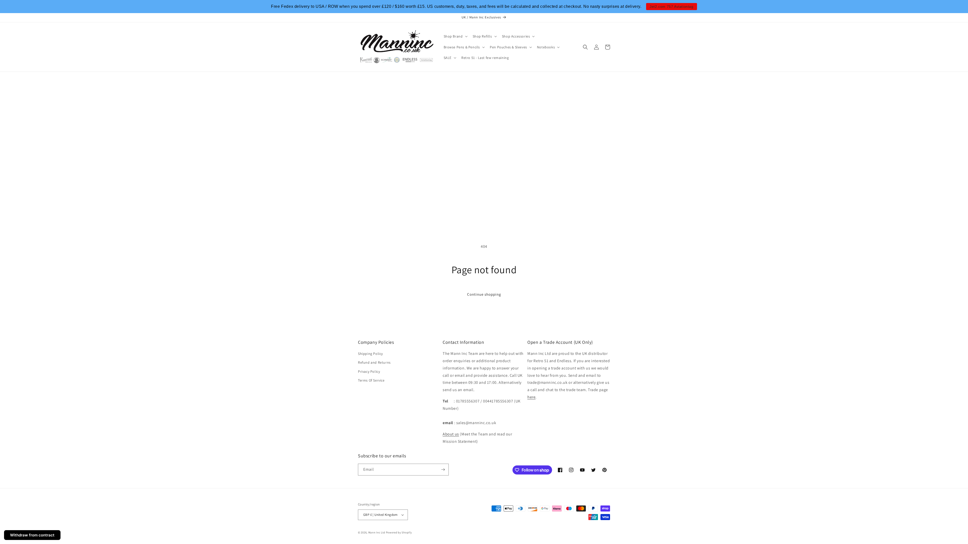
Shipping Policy (370, 353)
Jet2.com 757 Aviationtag (671, 7)
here (531, 397)
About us (451, 434)
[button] (455, 36)
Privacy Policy (369, 371)
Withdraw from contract (32, 535)
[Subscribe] (442, 469)
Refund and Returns (374, 362)
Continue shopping (484, 294)
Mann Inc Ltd (376, 532)
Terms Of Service (371, 380)
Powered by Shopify (399, 532)
